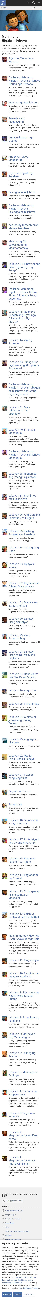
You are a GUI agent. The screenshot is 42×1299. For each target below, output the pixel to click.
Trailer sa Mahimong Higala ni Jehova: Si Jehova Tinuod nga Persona (24, 81)
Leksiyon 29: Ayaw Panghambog (19, 636)
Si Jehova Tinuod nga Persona (21, 59)
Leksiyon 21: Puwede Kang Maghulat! (21, 776)
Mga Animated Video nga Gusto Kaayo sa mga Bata (24, 937)
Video (5, 8)
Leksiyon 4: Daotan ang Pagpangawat (23, 1092)
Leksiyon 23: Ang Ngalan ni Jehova (23, 740)
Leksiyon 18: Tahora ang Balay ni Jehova (23, 821)
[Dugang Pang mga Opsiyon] (39, 8)
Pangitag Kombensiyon (11, 1219)
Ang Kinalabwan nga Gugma (21, 139)
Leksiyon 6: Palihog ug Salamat (22, 1054)
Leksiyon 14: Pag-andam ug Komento (23, 876)
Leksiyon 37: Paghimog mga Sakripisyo (22, 497)
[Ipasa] (34, 8)
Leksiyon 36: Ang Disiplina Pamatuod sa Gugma (24, 516)
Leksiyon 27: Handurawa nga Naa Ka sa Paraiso (23, 675)
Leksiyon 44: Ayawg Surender (20, 341)
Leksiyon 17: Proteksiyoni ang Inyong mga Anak (24, 840)
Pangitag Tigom (9, 1215)
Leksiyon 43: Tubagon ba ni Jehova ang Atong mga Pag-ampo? (24, 365)
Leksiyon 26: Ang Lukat (22, 690)
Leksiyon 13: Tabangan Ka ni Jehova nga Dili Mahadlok (24, 895)
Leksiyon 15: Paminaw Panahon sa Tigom (22, 860)
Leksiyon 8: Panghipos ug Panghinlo (24, 1019)
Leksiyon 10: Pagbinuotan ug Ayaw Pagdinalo (24, 974)
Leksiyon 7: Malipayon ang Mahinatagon (22, 1035)
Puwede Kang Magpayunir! (17, 119)
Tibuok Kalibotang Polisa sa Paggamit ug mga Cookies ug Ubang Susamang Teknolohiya (19, 1280)
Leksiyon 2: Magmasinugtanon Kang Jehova (23, 1135)
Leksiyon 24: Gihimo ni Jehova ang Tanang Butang (22, 720)
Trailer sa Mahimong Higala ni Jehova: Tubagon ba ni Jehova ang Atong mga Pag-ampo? (24, 389)
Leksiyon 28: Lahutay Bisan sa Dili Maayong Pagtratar (22, 655)
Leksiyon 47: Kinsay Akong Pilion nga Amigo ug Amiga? (24, 267)
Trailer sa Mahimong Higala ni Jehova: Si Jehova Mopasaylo (24, 455)
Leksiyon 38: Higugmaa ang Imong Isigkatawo (23, 475)
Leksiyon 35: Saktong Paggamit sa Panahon (22, 532)
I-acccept (7, 1294)
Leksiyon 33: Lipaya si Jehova (21, 565)
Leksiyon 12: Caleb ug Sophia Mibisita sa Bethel (24, 915)
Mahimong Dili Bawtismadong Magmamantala (18, 245)
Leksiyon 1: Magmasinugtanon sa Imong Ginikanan (22, 1160)
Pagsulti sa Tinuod (20, 791)
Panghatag (15, 804)
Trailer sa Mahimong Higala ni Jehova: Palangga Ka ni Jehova (22, 208)
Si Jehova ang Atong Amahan (21, 174)
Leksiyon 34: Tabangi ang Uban (24, 549)
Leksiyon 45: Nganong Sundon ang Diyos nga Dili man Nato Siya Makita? (22, 316)
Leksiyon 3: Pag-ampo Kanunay (22, 1114)
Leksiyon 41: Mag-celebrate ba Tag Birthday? (19, 410)
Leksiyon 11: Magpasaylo (24, 960)
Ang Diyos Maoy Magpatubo (18, 158)
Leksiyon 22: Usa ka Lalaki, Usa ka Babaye (21, 757)
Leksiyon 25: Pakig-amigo (24, 703)
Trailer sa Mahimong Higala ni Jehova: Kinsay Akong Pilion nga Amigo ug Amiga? (23, 293)
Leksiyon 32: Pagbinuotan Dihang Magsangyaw (24, 584)
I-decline (17, 1294)
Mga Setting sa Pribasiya (28, 1288)
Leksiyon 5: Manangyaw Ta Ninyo (23, 1073)
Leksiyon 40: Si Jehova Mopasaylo (22, 431)
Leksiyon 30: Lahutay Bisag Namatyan (21, 620)
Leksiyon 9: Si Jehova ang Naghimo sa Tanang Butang (24, 996)
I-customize (29, 1294)
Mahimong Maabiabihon (23, 102)
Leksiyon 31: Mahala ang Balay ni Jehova (23, 603)
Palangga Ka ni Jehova (22, 192)
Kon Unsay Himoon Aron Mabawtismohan (23, 226)
